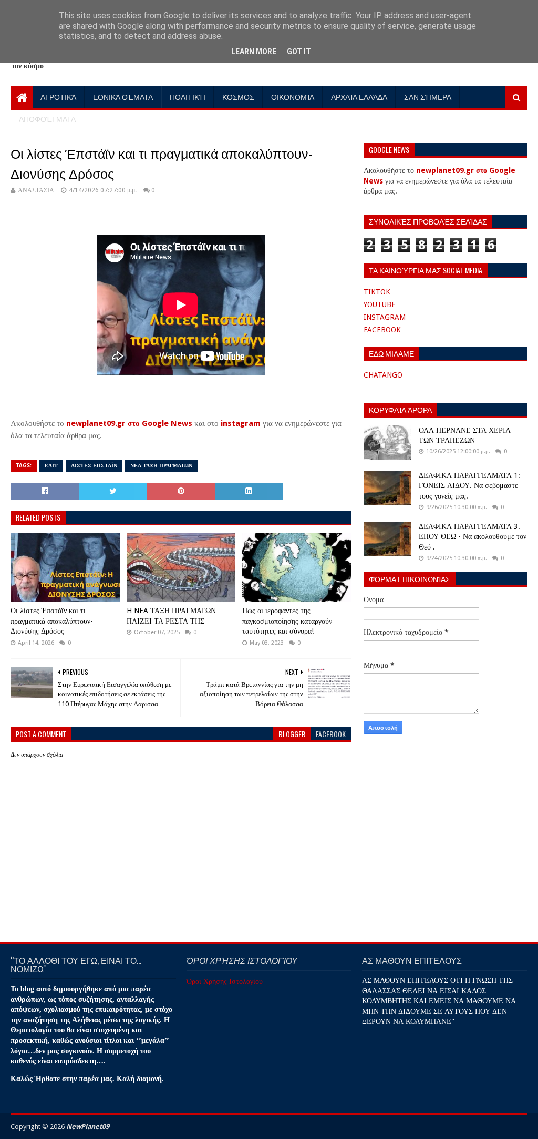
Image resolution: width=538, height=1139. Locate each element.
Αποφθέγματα (47, 118)
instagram (241, 423)
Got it (299, 51)
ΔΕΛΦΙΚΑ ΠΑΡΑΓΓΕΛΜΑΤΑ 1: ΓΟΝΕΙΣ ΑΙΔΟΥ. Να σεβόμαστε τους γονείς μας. (469, 485)
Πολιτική (187, 96)
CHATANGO (383, 375)
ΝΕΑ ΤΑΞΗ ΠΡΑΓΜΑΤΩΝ (161, 466)
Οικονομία (292, 96)
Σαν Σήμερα (427, 96)
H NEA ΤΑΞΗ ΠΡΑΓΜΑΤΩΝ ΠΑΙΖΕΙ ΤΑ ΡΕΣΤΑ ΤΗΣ (171, 615)
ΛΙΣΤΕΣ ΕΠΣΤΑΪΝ (94, 466)
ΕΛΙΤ (51, 466)
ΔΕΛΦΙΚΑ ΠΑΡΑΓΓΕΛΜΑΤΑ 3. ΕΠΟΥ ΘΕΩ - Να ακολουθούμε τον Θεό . (472, 536)
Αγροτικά (58, 96)
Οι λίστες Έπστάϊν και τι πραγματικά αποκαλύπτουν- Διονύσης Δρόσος (52, 620)
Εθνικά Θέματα (123, 96)
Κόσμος (238, 96)
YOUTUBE (380, 304)
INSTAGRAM (385, 317)
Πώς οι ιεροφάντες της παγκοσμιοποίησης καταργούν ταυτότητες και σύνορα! (287, 620)
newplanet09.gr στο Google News (129, 423)
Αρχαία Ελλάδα (359, 96)
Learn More (253, 51)
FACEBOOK (382, 330)
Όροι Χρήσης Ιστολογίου (225, 981)
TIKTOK (377, 292)
